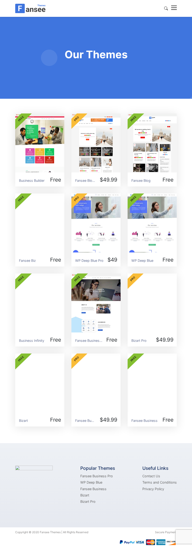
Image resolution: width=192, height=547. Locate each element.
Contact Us (151, 476)
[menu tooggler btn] (174, 8)
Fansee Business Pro (96, 476)
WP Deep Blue (91, 482)
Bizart (84, 495)
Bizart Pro (88, 501)
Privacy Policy (153, 489)
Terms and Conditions (159, 482)
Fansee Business (93, 489)
